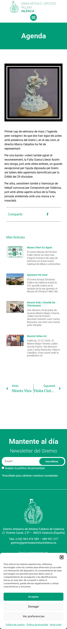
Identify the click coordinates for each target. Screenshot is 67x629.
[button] (61, 557)
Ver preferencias (33, 616)
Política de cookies (15, 624)
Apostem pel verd (37, 274)
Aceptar (33, 596)
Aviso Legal (55, 624)
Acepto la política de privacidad (24, 468)
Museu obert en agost (39, 247)
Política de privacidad (37, 624)
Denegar (33, 606)
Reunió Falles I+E (37, 336)
